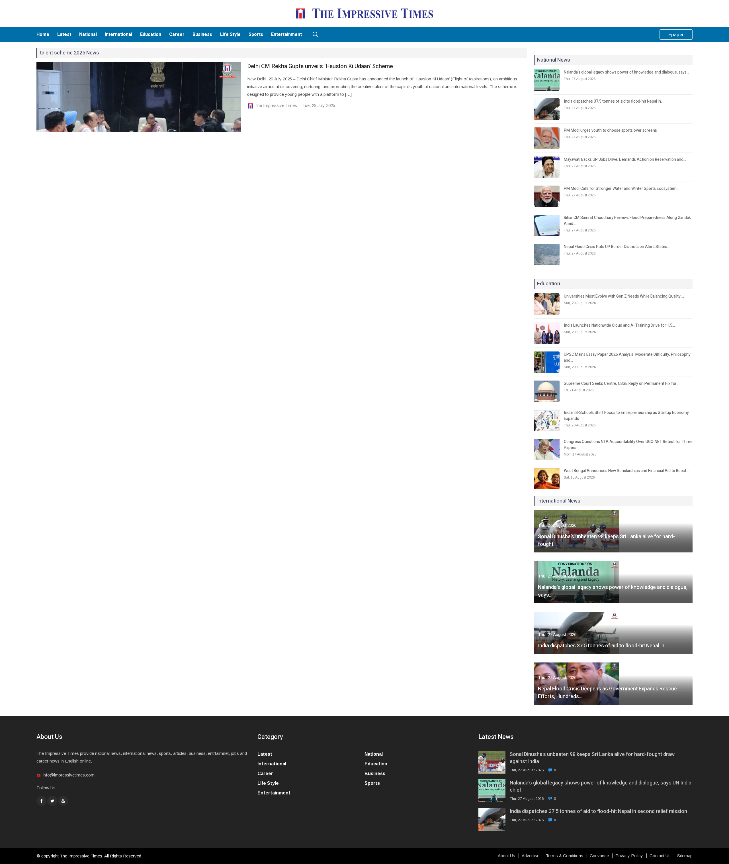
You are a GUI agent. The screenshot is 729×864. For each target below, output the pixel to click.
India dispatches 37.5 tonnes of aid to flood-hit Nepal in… (614, 101)
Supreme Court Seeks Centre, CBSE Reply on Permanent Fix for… (621, 384)
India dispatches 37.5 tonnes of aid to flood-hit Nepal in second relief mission (598, 811)
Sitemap (685, 855)
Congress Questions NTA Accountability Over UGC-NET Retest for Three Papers (628, 445)
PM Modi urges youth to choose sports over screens (610, 130)
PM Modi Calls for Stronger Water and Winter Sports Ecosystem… (621, 189)
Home (42, 34)
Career (177, 34)
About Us (506, 855)
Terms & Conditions (564, 855)
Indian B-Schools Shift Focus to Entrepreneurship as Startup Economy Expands (626, 416)
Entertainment (286, 34)
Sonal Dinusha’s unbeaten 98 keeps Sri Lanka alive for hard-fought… (606, 540)
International (118, 34)
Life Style (230, 34)
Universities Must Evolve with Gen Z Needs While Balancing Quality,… (624, 296)
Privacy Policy (629, 855)
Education (150, 34)
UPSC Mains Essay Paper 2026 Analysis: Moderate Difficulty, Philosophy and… (627, 357)
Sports (256, 34)
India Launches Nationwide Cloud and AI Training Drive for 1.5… (619, 325)
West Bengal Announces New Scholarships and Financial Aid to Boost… (626, 471)
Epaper (676, 34)
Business (202, 34)
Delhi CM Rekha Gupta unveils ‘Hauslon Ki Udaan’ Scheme (320, 66)
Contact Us (660, 855)
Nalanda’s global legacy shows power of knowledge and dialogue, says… (626, 72)
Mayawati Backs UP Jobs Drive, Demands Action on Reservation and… (625, 159)
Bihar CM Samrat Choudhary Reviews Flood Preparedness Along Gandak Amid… (627, 221)
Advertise (530, 855)
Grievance (599, 855)
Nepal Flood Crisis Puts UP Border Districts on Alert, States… (617, 247)
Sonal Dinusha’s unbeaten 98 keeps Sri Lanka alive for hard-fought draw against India (592, 758)
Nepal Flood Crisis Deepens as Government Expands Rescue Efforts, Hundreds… (607, 692)
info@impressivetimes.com (69, 774)
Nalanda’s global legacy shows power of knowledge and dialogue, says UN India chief (600, 786)
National (88, 34)
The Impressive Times (276, 105)
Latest (64, 34)
